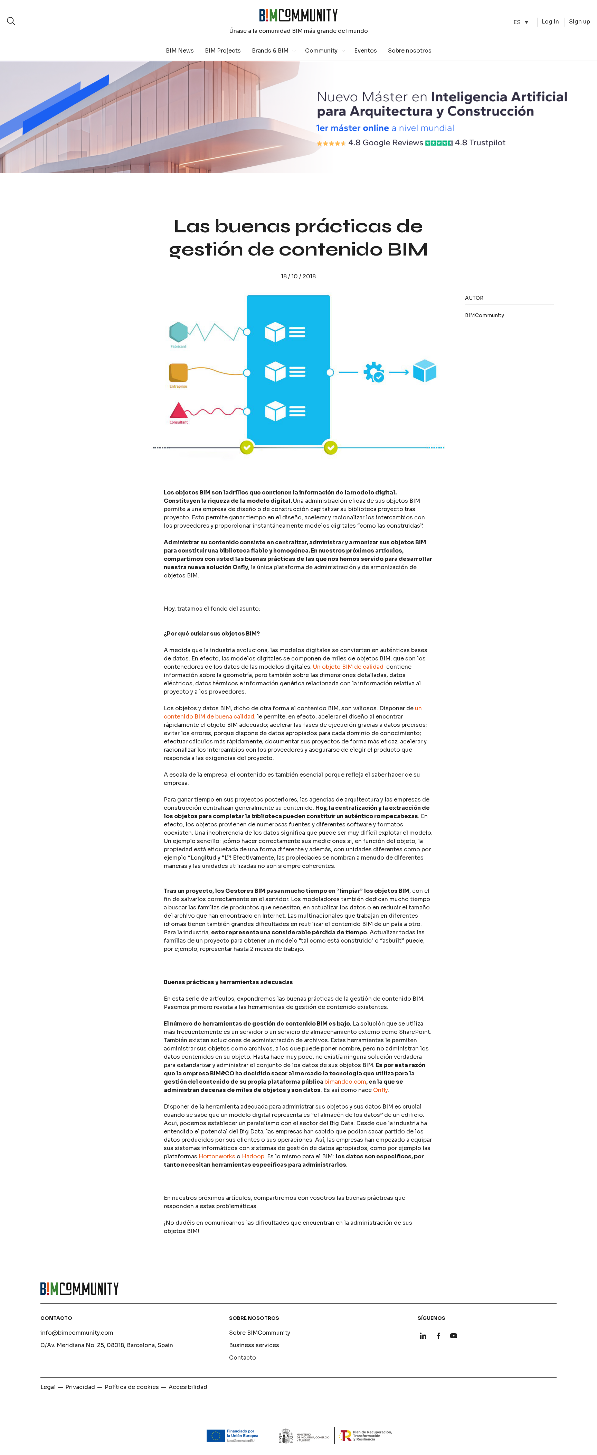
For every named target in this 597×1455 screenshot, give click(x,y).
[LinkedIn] (423, 1336)
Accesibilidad (188, 1387)
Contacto (242, 1357)
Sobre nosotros (410, 50)
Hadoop (253, 1156)
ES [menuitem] (517, 22)
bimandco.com (345, 1081)
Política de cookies (132, 1387)
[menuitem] (521, 22)
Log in (550, 21)
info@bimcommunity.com (76, 1332)
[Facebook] (438, 1336)
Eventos (365, 50)
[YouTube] (453, 1336)
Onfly (380, 1090)
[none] (521, 22)
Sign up (579, 21)
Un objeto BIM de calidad (349, 666)
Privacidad (80, 1387)
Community (321, 50)
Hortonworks (217, 1156)
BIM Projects (223, 50)
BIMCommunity (484, 315)
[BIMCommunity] (298, 15)
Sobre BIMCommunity (259, 1332)
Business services (254, 1345)
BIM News (180, 50)
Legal (48, 1387)
